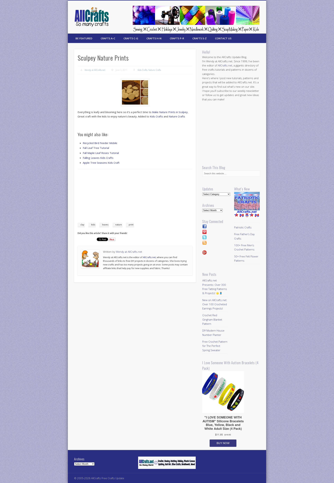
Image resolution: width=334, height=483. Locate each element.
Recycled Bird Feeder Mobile (100, 143)
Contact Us (223, 38)
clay (82, 224)
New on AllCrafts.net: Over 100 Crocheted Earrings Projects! (214, 304)
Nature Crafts (154, 70)
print (131, 224)
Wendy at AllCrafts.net (95, 70)
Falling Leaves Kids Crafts (98, 157)
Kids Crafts (142, 70)
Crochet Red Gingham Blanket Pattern (212, 319)
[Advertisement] (135, 197)
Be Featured (83, 38)
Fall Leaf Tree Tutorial (96, 148)
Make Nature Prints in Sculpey (170, 112)
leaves (105, 224)
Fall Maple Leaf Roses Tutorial (101, 153)
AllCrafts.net (149, 257)
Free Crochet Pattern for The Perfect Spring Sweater (214, 346)
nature (118, 224)
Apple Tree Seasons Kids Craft (101, 162)
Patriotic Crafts (243, 227)
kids (93, 224)
